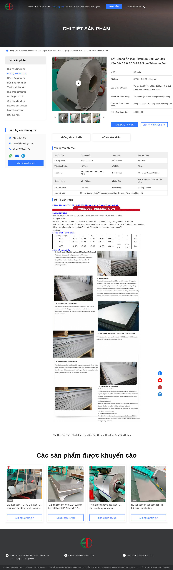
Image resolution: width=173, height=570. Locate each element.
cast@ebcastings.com (23, 143)
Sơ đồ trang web (10, 567)
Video (76, 7)
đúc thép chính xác (72, 435)
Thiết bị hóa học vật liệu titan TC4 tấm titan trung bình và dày (105, 506)
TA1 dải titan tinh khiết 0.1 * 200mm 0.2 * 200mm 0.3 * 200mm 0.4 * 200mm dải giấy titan (65, 507)
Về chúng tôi (45, 7)
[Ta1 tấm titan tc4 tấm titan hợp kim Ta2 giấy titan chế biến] (148, 484)
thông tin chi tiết (71, 137)
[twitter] (159, 394)
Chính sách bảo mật (27, 567)
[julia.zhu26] (23, 156)
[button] (10, 490)
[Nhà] (9, 7)
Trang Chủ (33, 7)
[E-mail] (17, 156)
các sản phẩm (58, 7)
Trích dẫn (114, 7)
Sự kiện (69, 7)
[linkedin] (159, 387)
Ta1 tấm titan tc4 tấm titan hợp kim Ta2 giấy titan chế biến (147, 506)
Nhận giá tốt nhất (124, 125)
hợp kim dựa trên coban (118, 435)
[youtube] (159, 380)
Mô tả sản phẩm (111, 137)
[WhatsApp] (11, 156)
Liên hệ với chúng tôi (90, 7)
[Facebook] (159, 373)
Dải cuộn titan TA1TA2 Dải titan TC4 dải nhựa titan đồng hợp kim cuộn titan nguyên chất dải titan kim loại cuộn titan (24, 507)
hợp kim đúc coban (94, 435)
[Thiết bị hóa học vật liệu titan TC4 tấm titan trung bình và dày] (107, 484)
